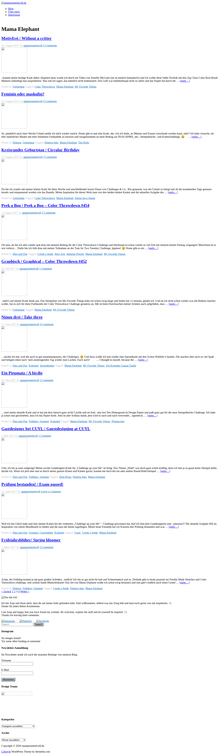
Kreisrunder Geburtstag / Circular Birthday (40, 150)
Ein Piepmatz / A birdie (22, 373)
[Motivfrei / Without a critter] (14, 71)
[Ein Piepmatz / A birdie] (14, 406)
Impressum (14, 14)
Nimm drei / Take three (22, 317)
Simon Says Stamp (85, 198)
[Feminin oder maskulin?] (14, 127)
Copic (77, 532)
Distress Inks (51, 142)
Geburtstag (18, 86)
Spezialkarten (47, 365)
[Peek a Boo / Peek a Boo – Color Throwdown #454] (14, 239)
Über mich (14, 11)
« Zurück (6, 591)
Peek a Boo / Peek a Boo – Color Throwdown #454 (45, 205)
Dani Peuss (65, 476)
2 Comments (50, 45)
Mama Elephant (64, 86)
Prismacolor (118, 421)
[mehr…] (185, 80)
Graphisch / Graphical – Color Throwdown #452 (44, 261)
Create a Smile (45, 254)
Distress (17, 142)
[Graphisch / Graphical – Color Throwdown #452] (14, 295)
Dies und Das (20, 254)
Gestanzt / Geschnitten (41, 532)
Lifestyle (6, 751)
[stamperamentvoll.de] (13, 2)
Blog (11, 8)
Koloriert (33, 365)
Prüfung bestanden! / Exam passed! (32, 484)
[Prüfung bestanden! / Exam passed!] (14, 517)
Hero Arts (60, 254)
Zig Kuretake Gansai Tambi (121, 365)
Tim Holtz (83, 142)
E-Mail (5, 669)
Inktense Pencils (75, 254)
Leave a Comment (51, 491)
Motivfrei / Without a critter (26, 38)
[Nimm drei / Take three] (14, 350)
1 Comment (45, 268)
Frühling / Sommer (39, 421)
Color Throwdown (45, 86)
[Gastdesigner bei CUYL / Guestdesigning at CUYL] (14, 462)
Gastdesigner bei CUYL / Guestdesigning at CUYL (45, 428)
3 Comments (50, 157)
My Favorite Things (85, 86)
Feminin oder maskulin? (22, 94)
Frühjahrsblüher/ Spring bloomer (31, 540)
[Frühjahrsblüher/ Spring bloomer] (14, 573)
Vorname (6, 660)
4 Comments (50, 101)
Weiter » (24, 591)
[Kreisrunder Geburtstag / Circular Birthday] (14, 183)
